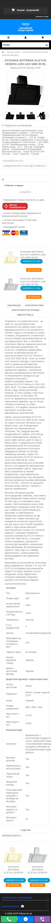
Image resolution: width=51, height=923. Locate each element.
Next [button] (47, 115)
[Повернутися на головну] (3, 52)
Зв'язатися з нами (42, 16)
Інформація (14, 305)
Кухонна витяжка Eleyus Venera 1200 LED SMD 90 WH (33, 281)
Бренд (14, 68)
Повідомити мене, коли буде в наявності (25, 166)
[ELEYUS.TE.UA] (25, 26)
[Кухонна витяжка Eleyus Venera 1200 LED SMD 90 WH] (11, 284)
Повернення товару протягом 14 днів (23, 200)
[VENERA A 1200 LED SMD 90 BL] (9, 115)
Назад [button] (8, 90)
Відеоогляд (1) (25, 315)
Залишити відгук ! (11, 835)
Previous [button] (3, 115)
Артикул (31, 68)
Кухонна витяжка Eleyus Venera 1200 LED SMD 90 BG (33, 254)
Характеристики (34, 305)
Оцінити (26, 192)
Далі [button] (42, 90)
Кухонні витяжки (13, 52)
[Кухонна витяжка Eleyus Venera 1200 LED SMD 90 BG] (11, 257)
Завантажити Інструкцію (25, 310)
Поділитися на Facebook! (18, 125)
